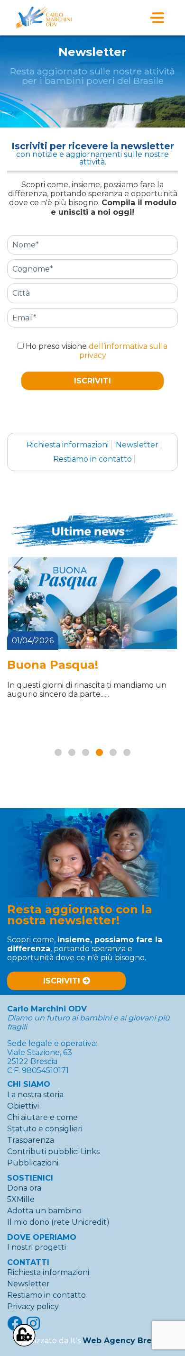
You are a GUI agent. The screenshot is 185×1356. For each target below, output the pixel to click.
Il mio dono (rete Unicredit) (58, 1222)
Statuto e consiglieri (45, 1128)
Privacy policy (33, 1306)
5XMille (21, 1199)
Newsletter (137, 444)
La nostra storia (35, 1094)
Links (90, 1151)
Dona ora (24, 1187)
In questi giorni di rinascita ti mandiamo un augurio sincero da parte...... (86, 690)
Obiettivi (23, 1105)
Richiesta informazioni (68, 444)
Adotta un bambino (44, 1210)
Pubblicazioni (32, 1162)
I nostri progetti (36, 1247)
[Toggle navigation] (157, 17)
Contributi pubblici (43, 1151)
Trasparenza (30, 1140)
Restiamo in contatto (92, 459)
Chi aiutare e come (42, 1117)
